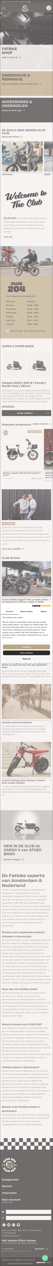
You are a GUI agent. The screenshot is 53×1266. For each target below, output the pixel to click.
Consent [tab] (9, 611)
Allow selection (26, 653)
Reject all (26, 659)
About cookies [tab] (26, 611)
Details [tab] (43, 611)
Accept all (26, 647)
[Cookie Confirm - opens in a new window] (41, 605)
